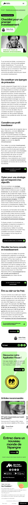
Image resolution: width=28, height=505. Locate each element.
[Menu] (23, 3)
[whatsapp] (13, 470)
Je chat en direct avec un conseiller (13, 240)
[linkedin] (10, 470)
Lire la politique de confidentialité (7, 498)
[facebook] (18, 470)
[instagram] (15, 470)
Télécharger (18, 369)
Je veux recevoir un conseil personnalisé (13, 283)
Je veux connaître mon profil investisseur (13, 169)
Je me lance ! (13, 331)
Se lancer (13, 452)
